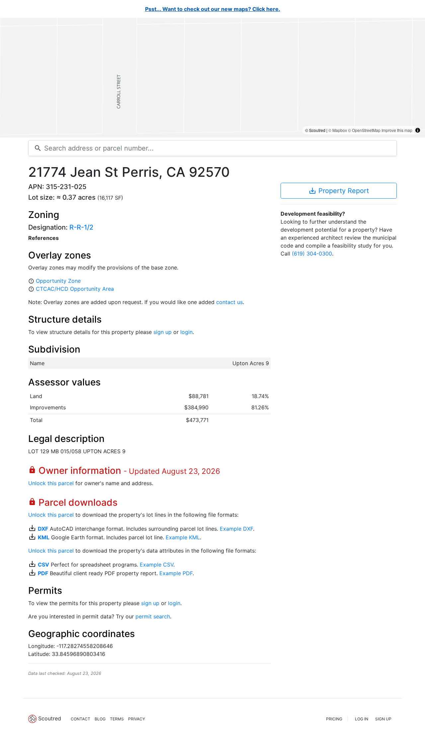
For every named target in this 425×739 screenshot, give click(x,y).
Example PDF (176, 573)
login (186, 332)
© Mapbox (337, 130)
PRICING (334, 718)
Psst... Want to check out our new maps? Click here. (212, 9)
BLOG (100, 718)
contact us (229, 302)
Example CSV (156, 564)
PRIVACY (136, 718)
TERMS (117, 718)
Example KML (183, 537)
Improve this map (397, 130)
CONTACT (80, 718)
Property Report (338, 191)
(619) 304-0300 (312, 253)
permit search (152, 616)
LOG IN (361, 718)
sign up (162, 332)
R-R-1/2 (81, 227)
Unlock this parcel (51, 483)
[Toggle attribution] (418, 130)
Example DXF (236, 528)
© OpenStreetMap (364, 130)
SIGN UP (383, 718)
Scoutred (49, 718)
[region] (212, 78)
